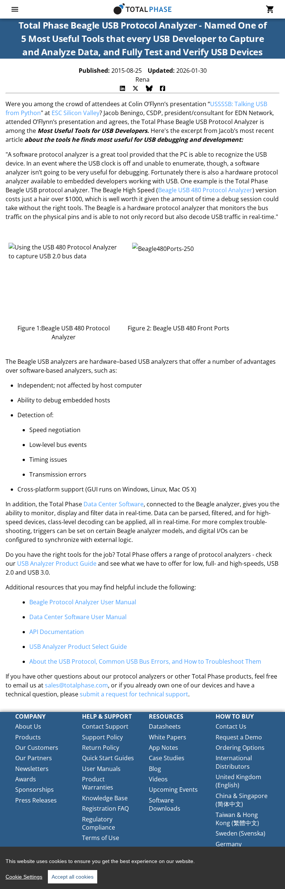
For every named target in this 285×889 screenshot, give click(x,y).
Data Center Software (113, 504)
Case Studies (166, 758)
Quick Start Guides (108, 758)
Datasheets (165, 726)
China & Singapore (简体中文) (242, 800)
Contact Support (105, 726)
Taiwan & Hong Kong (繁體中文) (237, 819)
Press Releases (36, 800)
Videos (158, 779)
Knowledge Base (105, 798)
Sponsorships (34, 789)
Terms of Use (100, 838)
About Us (28, 726)
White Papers (167, 737)
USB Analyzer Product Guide (56, 563)
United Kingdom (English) (238, 781)
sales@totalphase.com (76, 685)
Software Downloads (164, 804)
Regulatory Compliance (98, 823)
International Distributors (234, 762)
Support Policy (102, 737)
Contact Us (231, 726)
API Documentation (56, 632)
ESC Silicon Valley (75, 113)
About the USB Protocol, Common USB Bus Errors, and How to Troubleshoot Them (145, 661)
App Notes (163, 747)
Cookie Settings (24, 877)
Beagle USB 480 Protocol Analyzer (205, 190)
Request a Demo (239, 737)
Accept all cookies (73, 877)
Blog (155, 769)
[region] (142, 868)
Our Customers (36, 747)
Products (28, 737)
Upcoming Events (173, 789)
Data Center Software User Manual (78, 617)
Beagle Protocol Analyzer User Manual (82, 602)
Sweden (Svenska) (240, 833)
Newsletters (32, 769)
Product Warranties (97, 783)
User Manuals (101, 769)
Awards (25, 779)
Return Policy (100, 747)
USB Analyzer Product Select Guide (78, 647)
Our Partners (33, 758)
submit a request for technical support (134, 694)
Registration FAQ (105, 808)
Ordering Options (240, 747)
